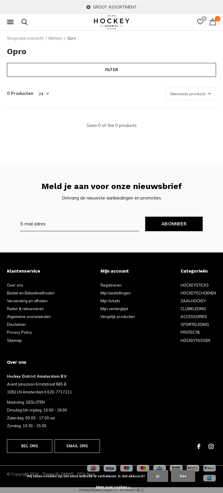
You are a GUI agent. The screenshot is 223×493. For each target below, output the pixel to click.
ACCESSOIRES (194, 316)
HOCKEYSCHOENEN (198, 293)
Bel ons (29, 445)
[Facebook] (198, 446)
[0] (212, 22)
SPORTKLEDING (195, 324)
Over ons (15, 285)
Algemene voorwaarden (29, 316)
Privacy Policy (19, 332)
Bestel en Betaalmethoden (31, 293)
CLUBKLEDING (193, 308)
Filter (111, 69)
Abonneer (173, 224)
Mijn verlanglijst (114, 308)
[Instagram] (211, 446)
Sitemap (14, 340)
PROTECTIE (190, 332)
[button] (11, 22)
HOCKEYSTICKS (195, 285)
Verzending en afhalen (27, 300)
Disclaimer (16, 324)
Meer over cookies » (113, 487)
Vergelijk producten (117, 316)
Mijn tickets (110, 300)
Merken (55, 38)
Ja (157, 476)
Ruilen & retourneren (25, 308)
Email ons (77, 445)
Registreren (111, 285)
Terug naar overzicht (25, 38)
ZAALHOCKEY (193, 300)
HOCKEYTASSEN (195, 340)
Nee (183, 476)
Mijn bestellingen (115, 293)
